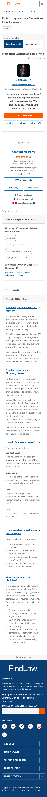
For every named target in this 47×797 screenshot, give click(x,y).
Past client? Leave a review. (23, 84)
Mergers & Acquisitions (17, 257)
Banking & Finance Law (17, 244)
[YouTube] (13, 726)
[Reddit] (39, 726)
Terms (5, 790)
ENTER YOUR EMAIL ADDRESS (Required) (19, 706)
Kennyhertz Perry (23, 152)
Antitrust (11, 238)
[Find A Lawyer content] (42, 752)
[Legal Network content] (42, 776)
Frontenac (9, 272)
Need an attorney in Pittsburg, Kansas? (17, 371)
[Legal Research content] (42, 768)
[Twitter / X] (21, 726)
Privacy (14, 790)
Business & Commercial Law (19, 251)
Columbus (9, 275)
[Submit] (42, 711)
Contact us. (26, 689)
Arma (19, 272)
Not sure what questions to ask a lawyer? (21, 532)
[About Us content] (42, 744)
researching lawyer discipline (22, 602)
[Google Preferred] (4, 734)
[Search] (42, 4)
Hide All (16, 289)
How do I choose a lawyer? (20, 442)
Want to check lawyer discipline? (18, 578)
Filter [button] (7, 28)
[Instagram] (30, 726)
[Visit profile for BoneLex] (23, 70)
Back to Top (24, 657)
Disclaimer (26, 790)
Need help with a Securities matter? (21, 309)
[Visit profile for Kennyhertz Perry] (23, 142)
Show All (5, 289)
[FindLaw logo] (14, 4)
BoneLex (21, 80)
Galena (20, 275)
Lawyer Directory (8, 11)
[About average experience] (34, 203)
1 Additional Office (24, 174)
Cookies (38, 790)
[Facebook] (4, 726)
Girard (27, 272)
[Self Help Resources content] (42, 760)
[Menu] (3, 3)
